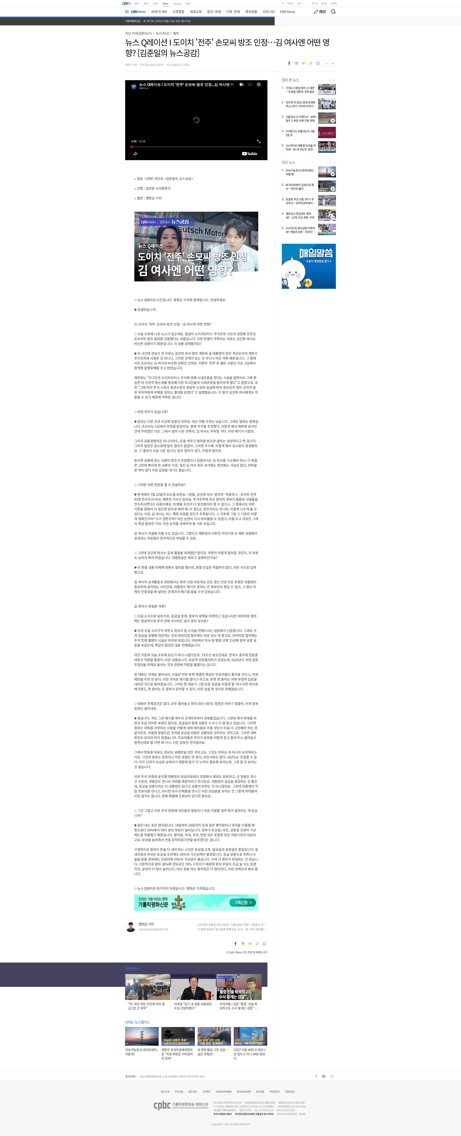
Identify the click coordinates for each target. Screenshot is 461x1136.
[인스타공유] (296, 63)
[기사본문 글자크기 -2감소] (327, 63)
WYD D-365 (159, 11)
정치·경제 (214, 11)
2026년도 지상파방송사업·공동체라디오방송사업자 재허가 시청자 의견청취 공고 (182, 1076)
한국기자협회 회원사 (223, 1113)
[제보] (320, 11)
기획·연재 (233, 11)
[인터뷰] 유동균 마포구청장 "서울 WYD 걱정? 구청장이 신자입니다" (232, 924)
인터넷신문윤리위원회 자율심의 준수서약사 (254, 1113)
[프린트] (318, 63)
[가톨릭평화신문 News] (138, 12)
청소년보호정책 (244, 1091)
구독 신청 (179, 1091)
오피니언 (269, 11)
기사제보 (206, 1091)
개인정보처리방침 (224, 1091)
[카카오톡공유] (304, 63)
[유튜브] (323, 1076)
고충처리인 (290, 1091)
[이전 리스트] (330, 80)
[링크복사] (311, 63)
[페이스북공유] (289, 63)
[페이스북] (316, 1076)
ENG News (287, 11)
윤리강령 (260, 1091)
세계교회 (196, 11)
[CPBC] (127, 3)
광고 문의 (193, 1091)
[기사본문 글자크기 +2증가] (333, 63)
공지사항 (130, 1076)
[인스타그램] (332, 1076)
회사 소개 (165, 1091)
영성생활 (251, 11)
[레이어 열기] (127, 11)
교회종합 (178, 11)
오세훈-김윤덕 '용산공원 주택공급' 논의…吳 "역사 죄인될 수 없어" (232, 929)
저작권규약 (274, 1091)
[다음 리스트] (334, 80)
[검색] (333, 11)
